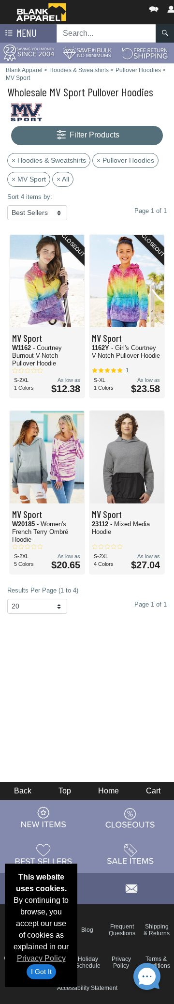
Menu (25, 33)
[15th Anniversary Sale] (29, 52)
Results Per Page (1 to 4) (42, 590)
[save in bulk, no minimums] (87, 52)
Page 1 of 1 (150, 604)
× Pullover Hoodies (125, 160)
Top (64, 791)
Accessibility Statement (87, 988)
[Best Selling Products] (43, 854)
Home (108, 791)
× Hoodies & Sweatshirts (49, 160)
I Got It (41, 971)
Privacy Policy (41, 958)
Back (22, 791)
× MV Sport (29, 179)
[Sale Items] (130, 854)
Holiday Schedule (88, 962)
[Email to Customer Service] (131, 887)
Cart (153, 791)
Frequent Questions (122, 930)
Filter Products (93, 135)
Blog (87, 930)
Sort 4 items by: (29, 196)
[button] (125, 7)
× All (63, 179)
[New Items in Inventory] (43, 817)
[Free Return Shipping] (145, 52)
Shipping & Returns (157, 930)
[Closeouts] (130, 817)
